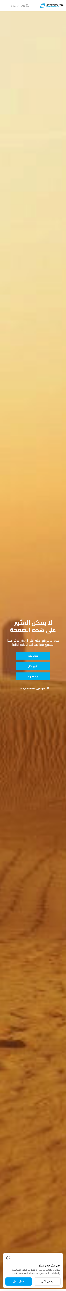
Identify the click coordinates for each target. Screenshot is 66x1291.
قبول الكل (19, 1281)
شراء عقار (33, 656)
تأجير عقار (33, 666)
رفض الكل (47, 1281)
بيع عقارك (33, 676)
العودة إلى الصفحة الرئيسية (33, 688)
